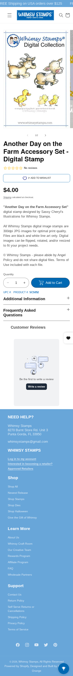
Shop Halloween (18, 511)
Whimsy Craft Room (20, 543)
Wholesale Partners (20, 574)
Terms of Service (18, 629)
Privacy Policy (16, 623)
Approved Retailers (20, 468)
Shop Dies (14, 505)
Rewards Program (19, 555)
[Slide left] (27, 135)
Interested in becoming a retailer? (30, 463)
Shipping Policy (17, 617)
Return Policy (16, 600)
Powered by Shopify (16, 666)
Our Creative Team (19, 549)
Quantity (8, 274)
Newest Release (18, 492)
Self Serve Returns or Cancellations (21, 608)
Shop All (13, 486)
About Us (13, 537)
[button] (9, 15)
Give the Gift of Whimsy (22, 517)
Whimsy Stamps (28, 661)
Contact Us (14, 594)
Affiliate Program (18, 562)
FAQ (10, 568)
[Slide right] (45, 135)
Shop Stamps (16, 499)
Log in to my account (22, 458)
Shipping (7, 197)
